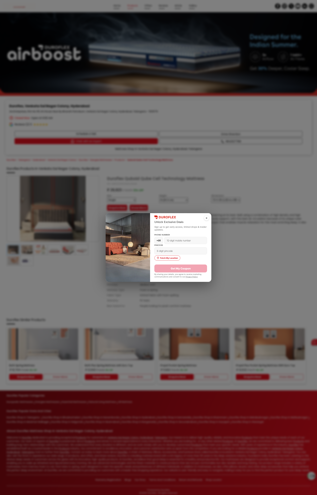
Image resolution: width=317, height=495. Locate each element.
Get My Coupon (181, 268)
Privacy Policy (192, 277)
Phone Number (162, 235)
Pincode (158, 245)
